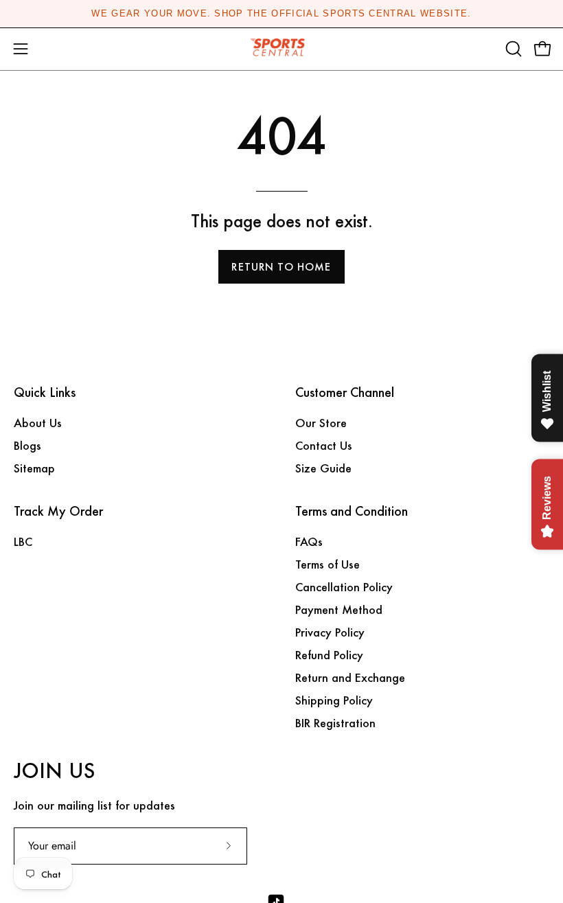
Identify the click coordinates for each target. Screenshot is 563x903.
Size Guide (323, 468)
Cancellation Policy (344, 587)
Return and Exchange (350, 677)
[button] (512, 48)
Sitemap (34, 468)
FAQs (309, 541)
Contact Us (323, 445)
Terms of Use (327, 564)
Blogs (27, 445)
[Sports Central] (281, 49)
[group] (281, 13)
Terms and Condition (351, 511)
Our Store (321, 422)
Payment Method (338, 609)
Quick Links (45, 392)
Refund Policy (329, 655)
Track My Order (58, 511)
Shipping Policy (334, 700)
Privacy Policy (330, 632)
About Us (38, 422)
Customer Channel (344, 392)
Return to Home (281, 266)
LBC (23, 541)
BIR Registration (335, 723)
